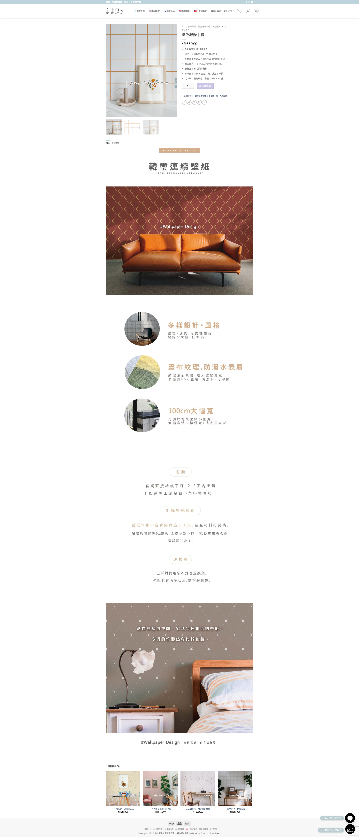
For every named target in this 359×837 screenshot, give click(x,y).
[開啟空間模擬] (350, 829)
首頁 (184, 26)
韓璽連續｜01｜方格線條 (217, 96)
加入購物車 (205, 86)
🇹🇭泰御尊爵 (184, 11)
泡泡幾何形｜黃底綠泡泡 (123, 809)
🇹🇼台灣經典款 (200, 11)
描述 (108, 143)
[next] (172, 70)
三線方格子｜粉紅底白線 (160, 809)
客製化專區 (216, 11)
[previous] (110, 70)
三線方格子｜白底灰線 (235, 809)
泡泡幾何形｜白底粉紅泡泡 (198, 809)
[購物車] (256, 11)
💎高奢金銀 (139, 11)
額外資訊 (115, 143)
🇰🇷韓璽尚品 (169, 11)
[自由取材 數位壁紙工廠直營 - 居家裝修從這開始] (115, 11)
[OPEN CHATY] (350, 818)
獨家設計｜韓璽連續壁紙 (199, 26)
